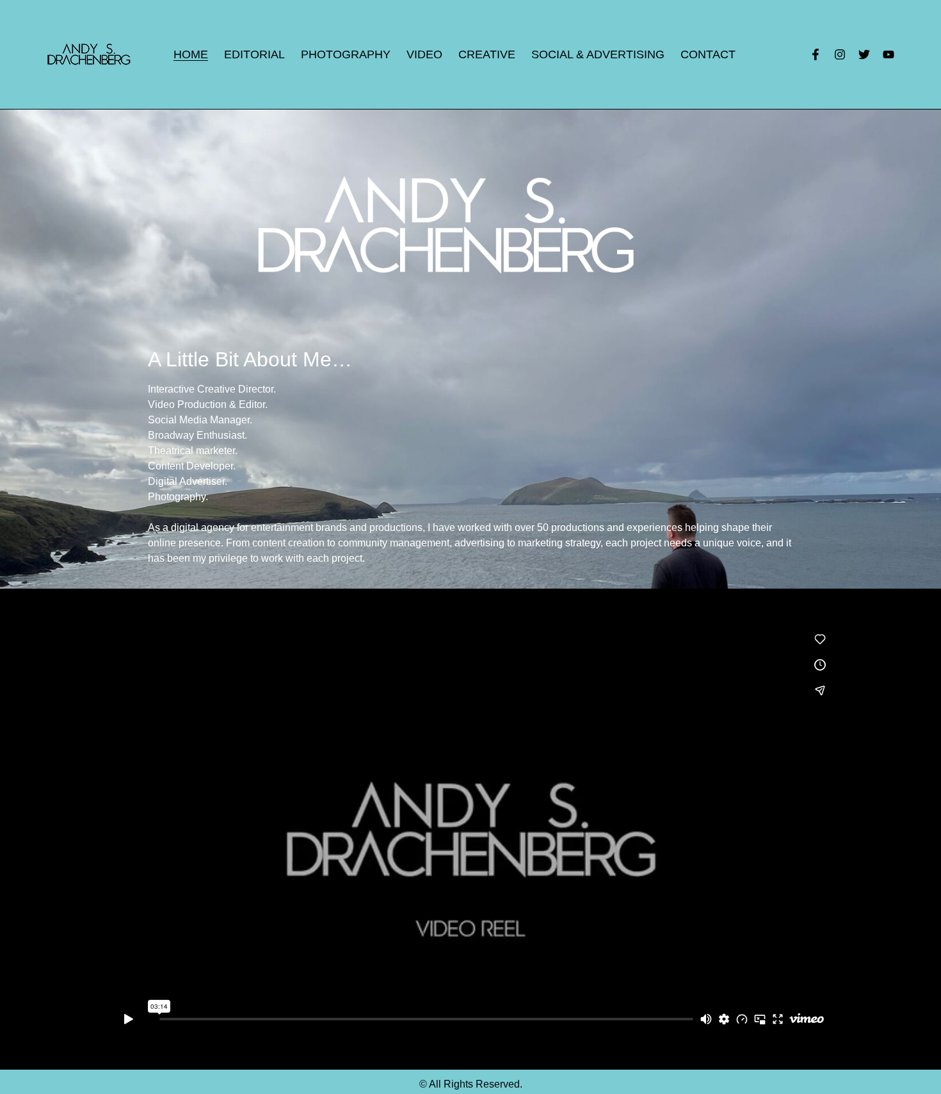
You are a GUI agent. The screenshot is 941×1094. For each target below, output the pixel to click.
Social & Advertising (597, 54)
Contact (708, 54)
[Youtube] (888, 54)
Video (424, 54)
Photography (345, 54)
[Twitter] (864, 54)
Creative (486, 54)
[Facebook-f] (815, 54)
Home (190, 54)
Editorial (254, 54)
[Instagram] (840, 54)
